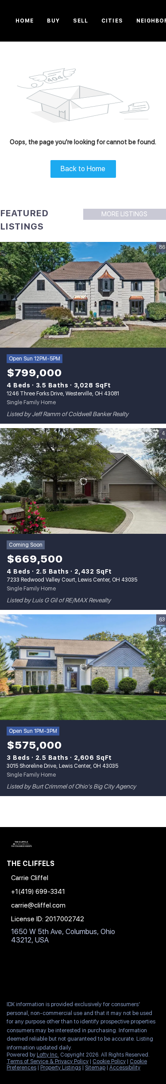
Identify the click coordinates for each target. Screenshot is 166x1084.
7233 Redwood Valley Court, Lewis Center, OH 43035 (72, 580)
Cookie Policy (109, 1061)
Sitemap (95, 1068)
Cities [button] (112, 21)
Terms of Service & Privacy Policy (48, 1061)
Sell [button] (80, 21)
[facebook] (10, 974)
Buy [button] (53, 21)
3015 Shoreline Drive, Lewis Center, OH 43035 (62, 766)
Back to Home (83, 169)
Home (24, 21)
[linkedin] (28, 974)
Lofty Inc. (48, 1055)
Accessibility (124, 1068)
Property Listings (60, 1068)
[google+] (63, 974)
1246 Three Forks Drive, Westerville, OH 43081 (63, 394)
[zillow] (46, 974)
